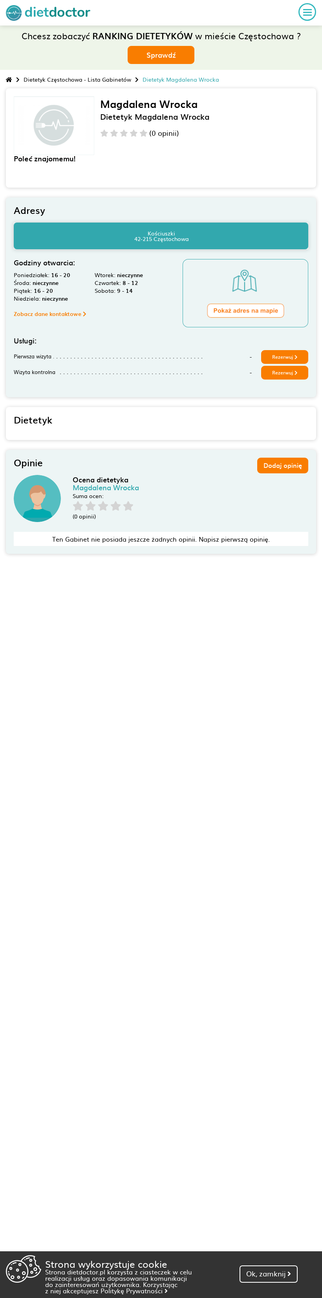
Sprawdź (161, 54)
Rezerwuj (283, 356)
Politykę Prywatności (133, 1290)
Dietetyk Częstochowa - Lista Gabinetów (77, 79)
